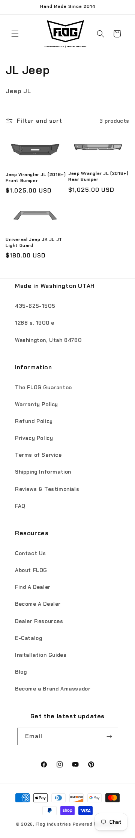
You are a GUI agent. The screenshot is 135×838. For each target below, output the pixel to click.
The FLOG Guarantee (43, 387)
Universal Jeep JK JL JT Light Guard (34, 242)
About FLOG (31, 570)
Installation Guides (40, 654)
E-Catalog (28, 638)
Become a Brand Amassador (52, 688)
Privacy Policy (34, 438)
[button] (15, 34)
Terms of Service (38, 454)
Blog (21, 671)
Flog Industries (53, 824)
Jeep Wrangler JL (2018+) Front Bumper (36, 178)
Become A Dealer (38, 603)
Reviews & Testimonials (47, 489)
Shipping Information (43, 471)
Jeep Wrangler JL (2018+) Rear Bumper (98, 176)
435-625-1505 (35, 305)
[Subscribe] (109, 736)
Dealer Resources (39, 621)
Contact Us (30, 553)
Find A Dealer (33, 587)
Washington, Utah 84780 (48, 340)
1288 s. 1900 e (34, 322)
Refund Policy (34, 421)
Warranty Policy (36, 404)
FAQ (20, 505)
